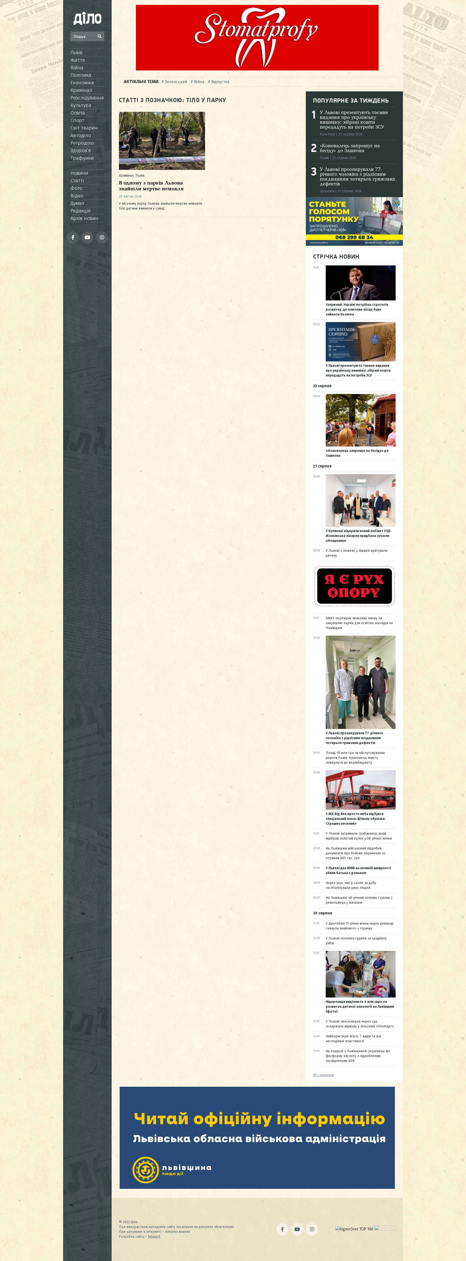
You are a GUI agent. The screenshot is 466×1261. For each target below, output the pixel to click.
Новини (79, 173)
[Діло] (87, 18)
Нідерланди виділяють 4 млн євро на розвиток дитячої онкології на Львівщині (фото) (360, 1007)
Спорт (77, 120)
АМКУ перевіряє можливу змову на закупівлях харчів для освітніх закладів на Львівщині (359, 623)
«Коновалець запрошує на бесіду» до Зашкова (350, 148)
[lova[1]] (257, 1187)
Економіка (82, 82)
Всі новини (323, 1075)
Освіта (77, 113)
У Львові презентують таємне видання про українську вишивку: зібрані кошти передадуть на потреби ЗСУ (354, 120)
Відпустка (220, 81)
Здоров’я (80, 150)
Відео (76, 196)
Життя (77, 60)
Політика (80, 75)
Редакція (80, 211)
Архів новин (84, 218)
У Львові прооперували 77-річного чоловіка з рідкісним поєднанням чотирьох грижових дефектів (357, 177)
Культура (80, 105)
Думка (77, 203)
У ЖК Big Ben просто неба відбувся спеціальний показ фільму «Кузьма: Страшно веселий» (355, 819)
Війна (76, 67)
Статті (77, 180)
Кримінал (81, 90)
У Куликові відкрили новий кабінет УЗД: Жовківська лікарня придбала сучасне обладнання (358, 536)
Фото (76, 188)
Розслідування (87, 98)
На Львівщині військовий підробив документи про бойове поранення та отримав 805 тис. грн (355, 853)
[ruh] (354, 606)
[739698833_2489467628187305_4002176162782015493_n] (257, 69)
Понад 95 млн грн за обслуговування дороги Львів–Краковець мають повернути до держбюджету (355, 758)
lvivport (154, 1237)
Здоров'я (327, 191)
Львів (76, 52)
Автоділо (80, 135)
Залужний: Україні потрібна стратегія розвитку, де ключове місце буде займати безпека (357, 309)
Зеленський (176, 81)
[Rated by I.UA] (385, 1229)
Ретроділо (82, 143)
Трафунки (82, 158)
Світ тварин (84, 128)
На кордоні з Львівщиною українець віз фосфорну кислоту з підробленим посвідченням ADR (358, 1056)
